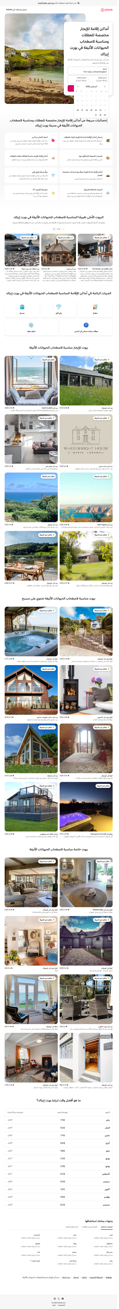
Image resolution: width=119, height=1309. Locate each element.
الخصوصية (61, 1305)
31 (96, 115)
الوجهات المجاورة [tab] (107, 1227)
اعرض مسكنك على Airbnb (16, 9)
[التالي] (54, 229)
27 (82, 110)
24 (96, 110)
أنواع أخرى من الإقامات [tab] (89, 1227)
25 (91, 110)
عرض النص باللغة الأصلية (46, 3)
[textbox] (98, 80)
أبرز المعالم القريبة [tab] (72, 1227)
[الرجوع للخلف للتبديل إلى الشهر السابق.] (104, 86)
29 (105, 115)
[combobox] (88, 71)
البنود (54, 1305)
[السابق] (63, 229)
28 (78, 110)
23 (100, 110)
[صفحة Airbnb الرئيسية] (107, 9)
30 (100, 115)
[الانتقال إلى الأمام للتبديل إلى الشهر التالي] (78, 86)
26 (87, 110)
